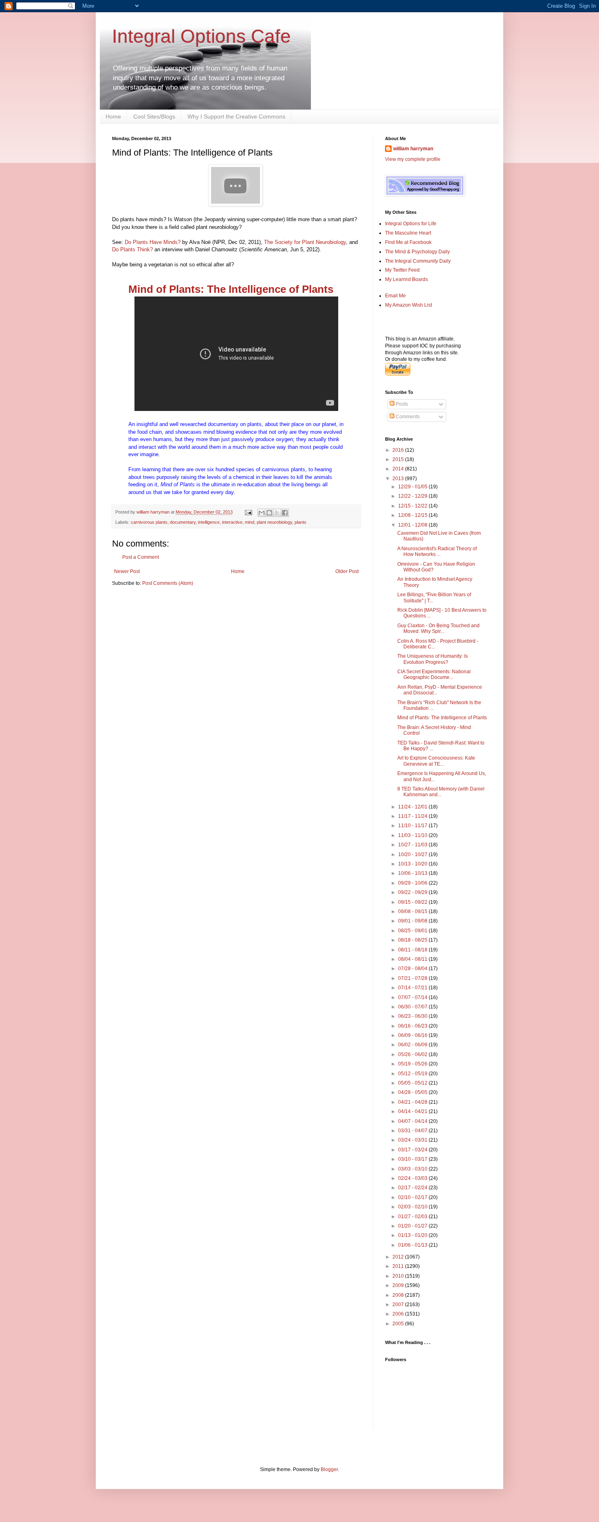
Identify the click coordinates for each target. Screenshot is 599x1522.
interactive (232, 522)
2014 (398, 469)
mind (249, 522)
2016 (398, 450)
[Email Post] (248, 512)
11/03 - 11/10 (413, 835)
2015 (398, 459)
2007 (398, 1304)
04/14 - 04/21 (413, 1111)
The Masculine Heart (408, 233)
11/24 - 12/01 (413, 807)
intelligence (209, 522)
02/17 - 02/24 (413, 1187)
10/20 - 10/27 (413, 854)
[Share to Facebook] (285, 513)
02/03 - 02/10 (413, 1207)
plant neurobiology (274, 522)
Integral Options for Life (410, 223)
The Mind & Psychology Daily (417, 252)
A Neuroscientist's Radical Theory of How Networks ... (437, 551)
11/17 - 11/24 (413, 816)
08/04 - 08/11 (413, 959)
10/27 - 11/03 (413, 845)
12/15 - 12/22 (413, 506)
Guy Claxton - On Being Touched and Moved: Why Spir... (438, 628)
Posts (401, 404)
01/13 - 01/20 (413, 1235)
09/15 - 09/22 (413, 902)
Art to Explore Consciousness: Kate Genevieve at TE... (436, 760)
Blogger (329, 1469)
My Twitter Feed (402, 270)
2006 (398, 1314)
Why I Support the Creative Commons (236, 116)
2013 (398, 478)
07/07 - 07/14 (413, 997)
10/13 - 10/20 (413, 864)
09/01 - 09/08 (413, 921)
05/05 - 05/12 (413, 1083)
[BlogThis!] (269, 513)
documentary (183, 522)
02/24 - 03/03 (413, 1178)
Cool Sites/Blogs (154, 116)
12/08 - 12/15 (413, 515)
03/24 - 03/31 (413, 1140)
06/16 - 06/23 (413, 1026)
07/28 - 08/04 (413, 968)
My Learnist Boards (406, 279)
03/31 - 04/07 (413, 1130)
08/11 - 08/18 (413, 950)
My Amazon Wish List (408, 305)
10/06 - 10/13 (413, 873)
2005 (398, 1324)
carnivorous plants (149, 522)
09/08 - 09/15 (413, 911)
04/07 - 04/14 (413, 1121)
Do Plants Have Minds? (153, 242)
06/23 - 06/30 (413, 1016)
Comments (407, 416)
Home (113, 116)
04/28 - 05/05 (413, 1092)
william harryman (154, 512)
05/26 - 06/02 (413, 1054)
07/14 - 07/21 (413, 988)
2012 (398, 1257)
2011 (398, 1266)
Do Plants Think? (132, 249)
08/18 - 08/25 (413, 940)
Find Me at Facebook (408, 242)
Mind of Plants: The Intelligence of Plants (230, 289)
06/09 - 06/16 (413, 1035)
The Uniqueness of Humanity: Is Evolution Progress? (432, 659)
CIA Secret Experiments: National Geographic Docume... (434, 674)
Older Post (347, 571)
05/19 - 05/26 (413, 1064)
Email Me (395, 296)
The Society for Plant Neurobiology (305, 242)
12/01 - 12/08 (413, 525)
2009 (398, 1285)
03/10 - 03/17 (413, 1159)
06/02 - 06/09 (413, 1045)
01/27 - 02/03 (413, 1216)
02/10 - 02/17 (413, 1197)
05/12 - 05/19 (413, 1073)
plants (300, 522)
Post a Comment (140, 557)
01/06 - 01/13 (413, 1245)
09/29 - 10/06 (413, 883)
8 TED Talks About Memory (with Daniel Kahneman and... (440, 791)
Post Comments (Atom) (167, 583)
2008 (398, 1295)
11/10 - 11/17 (413, 825)
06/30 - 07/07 (413, 1007)
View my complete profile (412, 159)
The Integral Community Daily (418, 261)
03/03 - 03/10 (413, 1169)
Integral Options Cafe (201, 36)
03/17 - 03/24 (413, 1150)
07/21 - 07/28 (413, 978)
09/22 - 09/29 (413, 892)
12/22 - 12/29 (413, 496)
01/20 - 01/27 (413, 1226)
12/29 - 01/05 (413, 487)
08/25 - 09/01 (413, 930)
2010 (398, 1276)
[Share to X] (277, 513)
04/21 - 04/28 (413, 1102)
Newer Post (127, 571)
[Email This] (262, 513)
